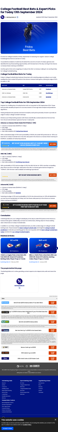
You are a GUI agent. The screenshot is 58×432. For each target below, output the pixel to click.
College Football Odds (25, 385)
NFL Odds (22, 383)
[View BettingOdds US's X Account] (17, 17)
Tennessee (41, 392)
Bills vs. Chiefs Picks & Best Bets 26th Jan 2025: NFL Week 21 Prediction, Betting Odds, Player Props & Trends (43, 257)
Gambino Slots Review (6, 404)
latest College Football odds (27, 228)
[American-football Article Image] (14, 245)
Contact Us (4, 386)
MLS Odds (22, 390)
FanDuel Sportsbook (22, 131)
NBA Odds (22, 386)
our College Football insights (21, 232)
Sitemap (4, 398)
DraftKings (49, 93)
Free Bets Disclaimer (6, 396)
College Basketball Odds (25, 388)
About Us (4, 383)
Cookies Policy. (27, 425)
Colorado (41, 388)
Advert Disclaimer (53, 296)
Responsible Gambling (7, 390)
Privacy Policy (5, 392)
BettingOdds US (11, 17)
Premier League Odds (24, 392)
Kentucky (40, 386)
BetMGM (48, 97)
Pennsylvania (41, 383)
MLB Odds (22, 394)
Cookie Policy (4, 394)
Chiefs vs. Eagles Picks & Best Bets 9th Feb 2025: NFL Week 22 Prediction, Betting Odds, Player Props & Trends (13, 257)
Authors (3, 385)
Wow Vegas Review (6, 406)
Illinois (40, 385)
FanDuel (48, 89)
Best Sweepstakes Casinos (7, 402)
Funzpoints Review (6, 408)
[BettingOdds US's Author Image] (19, 281)
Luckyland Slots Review (7, 412)
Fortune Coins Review (6, 410)
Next (57, 248)
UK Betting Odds (5, 388)
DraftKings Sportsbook (22, 162)
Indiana (40, 390)
